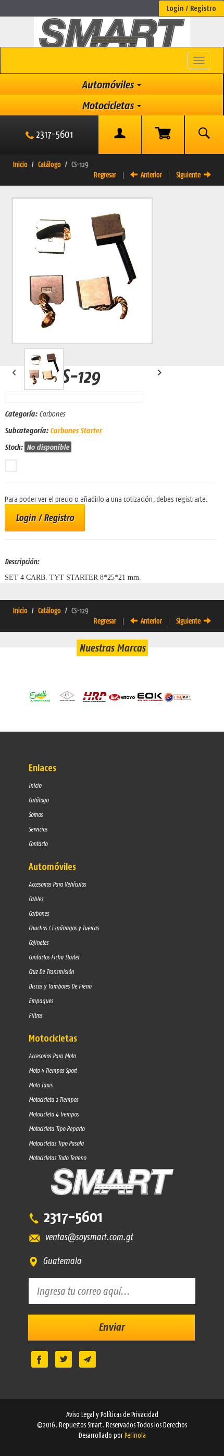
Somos (36, 814)
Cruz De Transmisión (51, 971)
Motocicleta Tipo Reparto (56, 1128)
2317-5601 (53, 134)
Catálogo (49, 164)
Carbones (39, 913)
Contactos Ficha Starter (54, 957)
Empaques (41, 1000)
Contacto (38, 843)
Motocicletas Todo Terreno (57, 1157)
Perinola (135, 1435)
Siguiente (190, 175)
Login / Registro (191, 8)
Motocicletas (109, 105)
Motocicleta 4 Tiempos (54, 1114)
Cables (36, 898)
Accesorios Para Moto (52, 1055)
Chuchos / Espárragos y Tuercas (64, 928)
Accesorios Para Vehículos (57, 884)
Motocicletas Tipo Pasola (56, 1143)
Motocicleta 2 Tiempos (53, 1099)
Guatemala (60, 1260)
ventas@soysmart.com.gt (87, 1236)
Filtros (35, 1015)
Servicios (38, 829)
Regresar (105, 175)
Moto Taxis (41, 1085)
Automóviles (109, 84)
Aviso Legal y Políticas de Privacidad (112, 1414)
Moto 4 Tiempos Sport (53, 1070)
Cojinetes (38, 942)
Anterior (150, 175)
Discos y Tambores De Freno (60, 986)
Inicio (20, 164)
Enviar (111, 1327)
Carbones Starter (76, 430)
